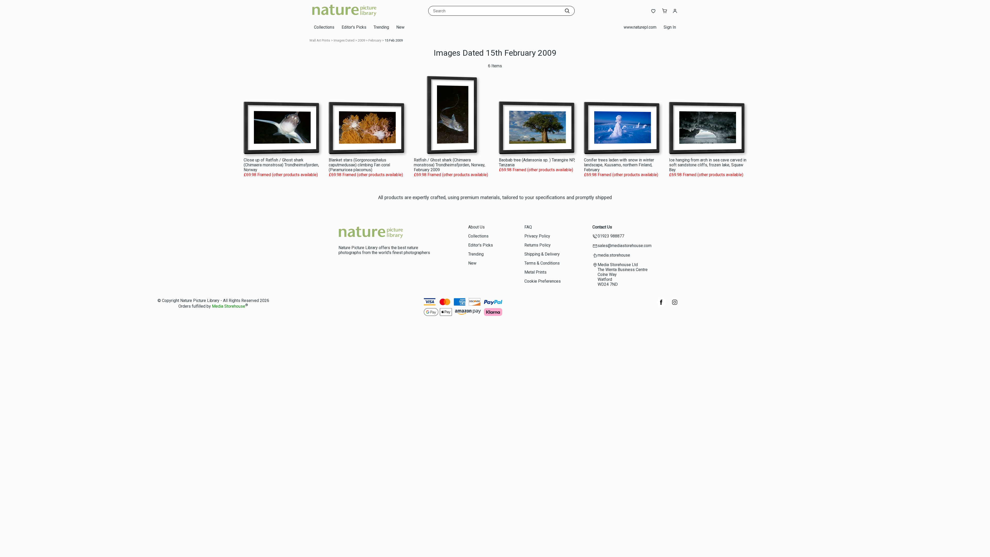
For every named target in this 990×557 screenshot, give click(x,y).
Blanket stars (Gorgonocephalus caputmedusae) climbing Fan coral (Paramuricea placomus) (359, 165)
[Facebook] (661, 304)
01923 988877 (611, 236)
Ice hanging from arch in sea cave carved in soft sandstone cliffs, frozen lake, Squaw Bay (707, 165)
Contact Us (602, 227)
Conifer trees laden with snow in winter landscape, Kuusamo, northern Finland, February (619, 165)
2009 (361, 40)
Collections (324, 27)
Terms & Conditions (542, 263)
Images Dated (344, 40)
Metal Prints (535, 272)
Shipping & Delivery (542, 254)
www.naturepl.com (640, 27)
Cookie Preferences (542, 281)
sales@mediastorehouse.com (624, 245)
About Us (476, 227)
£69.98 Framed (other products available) (281, 174)
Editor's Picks (354, 27)
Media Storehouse (228, 306)
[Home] (344, 16)
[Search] (567, 11)
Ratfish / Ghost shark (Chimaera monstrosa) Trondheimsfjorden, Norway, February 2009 (449, 165)
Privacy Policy (537, 236)
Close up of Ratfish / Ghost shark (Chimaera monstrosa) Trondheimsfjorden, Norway (281, 165)
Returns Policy (537, 245)
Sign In (670, 27)
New (400, 27)
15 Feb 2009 (394, 40)
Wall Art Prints (319, 40)
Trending (381, 27)
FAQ (528, 227)
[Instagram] (675, 304)
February (374, 40)
